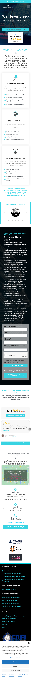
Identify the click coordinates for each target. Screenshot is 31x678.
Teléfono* (7, 339)
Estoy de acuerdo (15, 478)
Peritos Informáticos (15, 121)
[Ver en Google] (2, 435)
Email (5, 333)
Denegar (15, 666)
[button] (28, 643)
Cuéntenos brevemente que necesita (14, 346)
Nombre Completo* (10, 326)
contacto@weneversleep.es (15, 522)
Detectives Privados (15, 84)
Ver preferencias (15, 670)
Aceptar (15, 662)
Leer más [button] (6, 430)
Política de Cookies (16, 474)
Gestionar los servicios (15, 657)
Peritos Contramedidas (15, 158)
